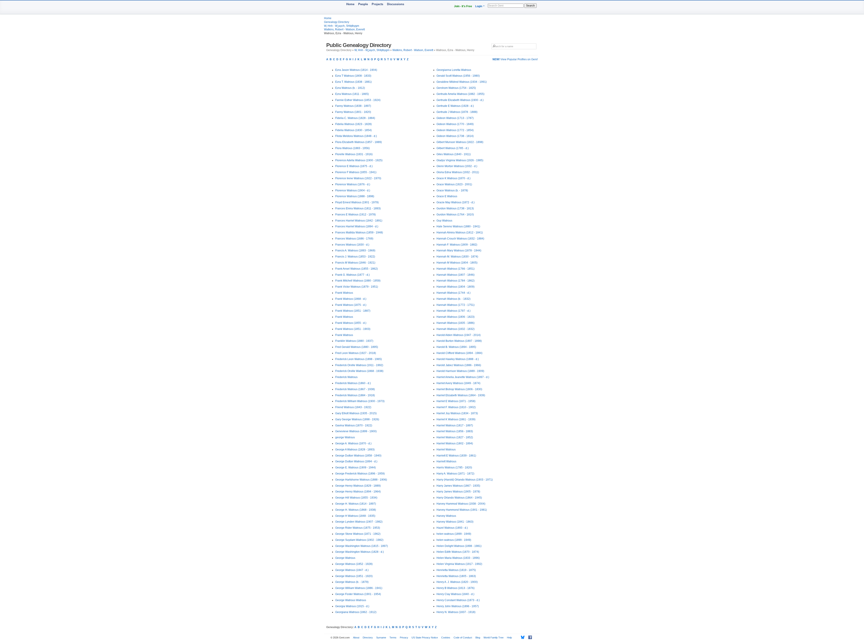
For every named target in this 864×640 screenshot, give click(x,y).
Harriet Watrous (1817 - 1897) (454, 425)
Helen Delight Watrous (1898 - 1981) (459, 546)
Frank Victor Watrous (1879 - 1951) (356, 286)
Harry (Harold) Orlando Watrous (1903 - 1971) (464, 479)
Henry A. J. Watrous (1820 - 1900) (457, 582)
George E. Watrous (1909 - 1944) (355, 467)
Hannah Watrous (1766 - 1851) (455, 268)
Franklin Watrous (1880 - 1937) (354, 340)
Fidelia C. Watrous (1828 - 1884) (355, 118)
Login (478, 6)
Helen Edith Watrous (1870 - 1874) (457, 551)
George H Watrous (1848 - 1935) (355, 515)
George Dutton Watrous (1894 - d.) (356, 461)
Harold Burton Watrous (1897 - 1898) (459, 340)
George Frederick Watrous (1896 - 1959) (360, 473)
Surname (381, 637)
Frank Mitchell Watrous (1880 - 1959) (357, 280)
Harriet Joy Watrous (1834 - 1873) (457, 413)
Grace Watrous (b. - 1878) (452, 190)
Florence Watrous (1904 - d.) (352, 190)
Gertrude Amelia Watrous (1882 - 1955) (460, 94)
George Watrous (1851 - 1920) (354, 576)
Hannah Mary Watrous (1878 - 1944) (458, 250)
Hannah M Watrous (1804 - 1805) (456, 262)
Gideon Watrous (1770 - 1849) (455, 124)
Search (530, 5)
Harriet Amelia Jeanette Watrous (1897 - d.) (462, 377)
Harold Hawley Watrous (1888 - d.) (457, 359)
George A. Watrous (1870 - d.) (353, 443)
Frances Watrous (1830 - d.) (352, 244)
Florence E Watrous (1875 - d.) (354, 166)
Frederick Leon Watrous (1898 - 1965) (358, 359)
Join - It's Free (463, 6)
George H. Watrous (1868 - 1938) (355, 509)
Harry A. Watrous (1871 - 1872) (455, 473)
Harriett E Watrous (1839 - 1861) (456, 455)
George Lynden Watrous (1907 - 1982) (358, 521)
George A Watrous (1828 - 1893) (355, 449)
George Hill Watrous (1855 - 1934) (356, 497)
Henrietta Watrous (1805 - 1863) (456, 576)
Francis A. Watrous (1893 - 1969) (355, 250)
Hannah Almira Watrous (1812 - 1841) (459, 232)
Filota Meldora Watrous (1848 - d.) (356, 136)
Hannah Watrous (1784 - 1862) (455, 280)
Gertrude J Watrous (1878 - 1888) (456, 112)
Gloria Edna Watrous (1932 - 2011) (457, 172)
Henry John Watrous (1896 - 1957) (457, 606)
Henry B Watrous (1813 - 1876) (455, 588)
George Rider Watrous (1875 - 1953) (357, 527)
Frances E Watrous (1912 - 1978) (355, 214)
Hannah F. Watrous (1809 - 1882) (456, 244)
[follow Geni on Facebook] (529, 637)
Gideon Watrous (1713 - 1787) (455, 118)
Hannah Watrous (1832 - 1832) (455, 329)
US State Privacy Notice (425, 637)
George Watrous (345, 557)
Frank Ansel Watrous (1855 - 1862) (356, 268)
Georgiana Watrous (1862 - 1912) (355, 612)
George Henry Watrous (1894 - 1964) (358, 491)
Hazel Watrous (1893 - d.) (452, 527)
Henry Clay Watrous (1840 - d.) (455, 594)
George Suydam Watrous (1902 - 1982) (359, 540)
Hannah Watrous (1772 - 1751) (455, 305)
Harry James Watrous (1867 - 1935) (458, 485)
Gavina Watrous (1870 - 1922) (353, 425)
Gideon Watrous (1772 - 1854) (455, 130)
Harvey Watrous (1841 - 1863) (454, 521)
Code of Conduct (463, 637)
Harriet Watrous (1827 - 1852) (454, 437)
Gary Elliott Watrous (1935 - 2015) (356, 413)
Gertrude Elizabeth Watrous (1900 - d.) (460, 100)
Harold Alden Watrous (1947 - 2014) (458, 335)
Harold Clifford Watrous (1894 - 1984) (459, 353)
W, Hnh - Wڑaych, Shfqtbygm (341, 25)
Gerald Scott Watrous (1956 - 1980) (458, 75)
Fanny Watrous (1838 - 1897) (353, 105)
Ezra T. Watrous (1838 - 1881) (353, 81)
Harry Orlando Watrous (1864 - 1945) (459, 497)
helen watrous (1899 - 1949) (453, 533)
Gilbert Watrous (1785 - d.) (452, 148)
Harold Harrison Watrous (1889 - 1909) (460, 371)
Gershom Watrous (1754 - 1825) (456, 88)
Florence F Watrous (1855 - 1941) (355, 172)
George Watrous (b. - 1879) (352, 582)
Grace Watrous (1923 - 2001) (454, 184)
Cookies (445, 637)
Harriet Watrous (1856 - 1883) (454, 431)
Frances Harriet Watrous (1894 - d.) (356, 226)
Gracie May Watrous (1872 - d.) (455, 202)
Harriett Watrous (446, 461)
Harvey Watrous (446, 515)
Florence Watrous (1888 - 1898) (354, 196)
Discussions (395, 4)
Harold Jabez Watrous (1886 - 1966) (458, 365)
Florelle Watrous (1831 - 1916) (354, 154)
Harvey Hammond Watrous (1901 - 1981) (461, 509)
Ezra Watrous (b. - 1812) (350, 88)
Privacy (404, 637)
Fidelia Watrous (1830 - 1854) (353, 130)
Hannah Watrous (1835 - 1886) (455, 322)
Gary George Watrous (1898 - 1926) (357, 419)
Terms (392, 637)
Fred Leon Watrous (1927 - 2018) (355, 353)
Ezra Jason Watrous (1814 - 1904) (356, 70)
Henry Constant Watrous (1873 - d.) (458, 600)
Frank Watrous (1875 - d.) (350, 305)
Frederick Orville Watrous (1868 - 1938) (359, 371)
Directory (368, 637)
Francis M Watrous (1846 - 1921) (355, 262)
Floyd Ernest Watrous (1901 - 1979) (357, 202)
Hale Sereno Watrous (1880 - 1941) (458, 226)
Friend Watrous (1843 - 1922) (353, 407)
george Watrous (345, 437)
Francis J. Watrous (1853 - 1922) (355, 256)
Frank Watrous (344, 292)
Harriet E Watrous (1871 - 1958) (455, 401)
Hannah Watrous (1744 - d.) (453, 292)
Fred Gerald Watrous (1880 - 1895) (356, 347)
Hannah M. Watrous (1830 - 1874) (457, 256)
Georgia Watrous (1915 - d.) (352, 606)
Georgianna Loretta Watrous (453, 70)
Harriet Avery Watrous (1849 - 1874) (458, 383)
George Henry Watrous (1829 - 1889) (358, 485)
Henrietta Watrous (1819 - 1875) (456, 570)
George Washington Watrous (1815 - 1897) (361, 546)
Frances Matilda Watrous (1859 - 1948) (359, 232)
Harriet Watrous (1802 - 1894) (454, 443)
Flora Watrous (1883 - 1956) (352, 148)
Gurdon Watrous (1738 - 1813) (455, 208)
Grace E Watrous (446, 196)
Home (350, 4)
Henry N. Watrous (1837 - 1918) (455, 612)
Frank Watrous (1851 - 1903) (352, 329)
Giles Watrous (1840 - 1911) (453, 154)
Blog (477, 637)
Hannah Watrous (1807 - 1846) (455, 274)
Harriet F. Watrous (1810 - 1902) (456, 407)
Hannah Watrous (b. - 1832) (453, 298)
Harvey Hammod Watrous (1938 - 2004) (460, 503)
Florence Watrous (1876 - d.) (352, 184)
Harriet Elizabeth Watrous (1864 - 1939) (460, 395)
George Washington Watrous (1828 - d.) (359, 551)
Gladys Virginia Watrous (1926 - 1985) (459, 160)
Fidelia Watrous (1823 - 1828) (353, 124)
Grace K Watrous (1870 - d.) (453, 178)
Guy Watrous (444, 220)
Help (509, 637)
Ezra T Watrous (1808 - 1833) (353, 75)
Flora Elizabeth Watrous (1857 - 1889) (358, 142)
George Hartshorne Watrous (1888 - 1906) (361, 479)
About (356, 637)
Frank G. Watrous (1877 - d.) (352, 274)
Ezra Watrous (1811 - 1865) (352, 94)
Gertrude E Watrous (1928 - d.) (455, 105)
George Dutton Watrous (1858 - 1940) (358, 455)
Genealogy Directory (336, 22)
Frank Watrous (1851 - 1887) (352, 310)
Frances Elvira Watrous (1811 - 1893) (358, 208)
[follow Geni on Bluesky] (521, 637)
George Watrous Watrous (350, 600)
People (363, 4)
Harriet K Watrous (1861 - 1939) (455, 419)
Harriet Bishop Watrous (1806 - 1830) (459, 389)
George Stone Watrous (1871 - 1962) (357, 533)
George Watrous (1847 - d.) (352, 570)
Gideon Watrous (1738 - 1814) (455, 136)
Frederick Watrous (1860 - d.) (353, 383)
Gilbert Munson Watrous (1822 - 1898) (459, 142)
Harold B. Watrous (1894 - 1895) (456, 347)
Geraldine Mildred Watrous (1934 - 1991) (461, 81)
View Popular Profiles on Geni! (515, 59)
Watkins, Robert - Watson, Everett (344, 29)
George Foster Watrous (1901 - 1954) (358, 594)
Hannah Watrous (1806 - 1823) (455, 316)
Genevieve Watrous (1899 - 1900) (356, 431)
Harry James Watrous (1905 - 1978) (458, 491)
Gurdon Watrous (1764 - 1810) (455, 214)
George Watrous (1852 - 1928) (354, 564)
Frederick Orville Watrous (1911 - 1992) (359, 365)
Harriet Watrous (446, 449)
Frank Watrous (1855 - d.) (350, 322)
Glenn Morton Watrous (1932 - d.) (456, 166)
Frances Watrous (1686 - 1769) (354, 238)
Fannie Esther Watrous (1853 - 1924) (357, 100)
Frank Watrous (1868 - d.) (350, 298)
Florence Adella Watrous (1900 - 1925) (358, 160)
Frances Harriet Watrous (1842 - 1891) (358, 220)
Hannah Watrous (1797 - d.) (453, 310)
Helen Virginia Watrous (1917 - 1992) (459, 564)
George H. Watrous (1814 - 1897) (355, 503)
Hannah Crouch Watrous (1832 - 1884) (460, 238)
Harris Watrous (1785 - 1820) (454, 467)
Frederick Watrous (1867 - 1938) (355, 389)
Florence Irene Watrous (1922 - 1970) (358, 178)
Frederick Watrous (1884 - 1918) (355, 395)
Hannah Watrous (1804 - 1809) (455, 286)
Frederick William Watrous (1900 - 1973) (360, 401)
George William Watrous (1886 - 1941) (358, 588)
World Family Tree (494, 637)
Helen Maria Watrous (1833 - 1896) (458, 557)
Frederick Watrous (346, 377)
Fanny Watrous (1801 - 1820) (353, 112)
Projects (377, 4)
